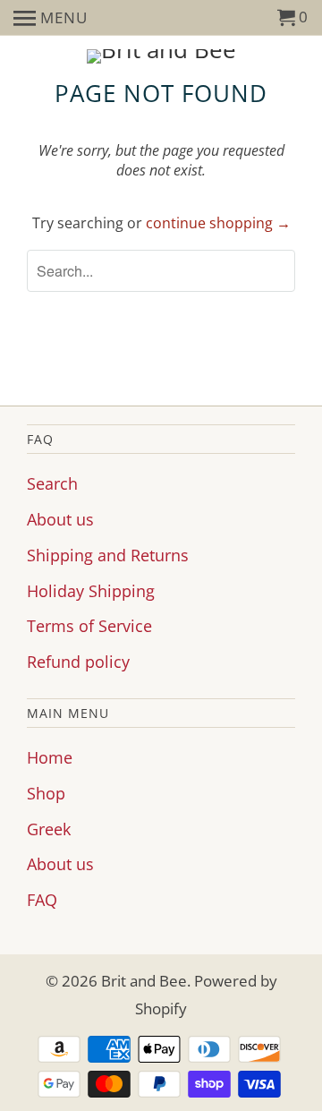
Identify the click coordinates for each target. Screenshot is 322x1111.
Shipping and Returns (108, 555)
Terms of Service (89, 626)
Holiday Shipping (91, 591)
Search (52, 483)
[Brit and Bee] (161, 56)
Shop (46, 793)
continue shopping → (218, 223)
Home (49, 757)
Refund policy (78, 661)
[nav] (50, 18)
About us (60, 519)
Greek (49, 829)
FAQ (42, 899)
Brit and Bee (144, 980)
